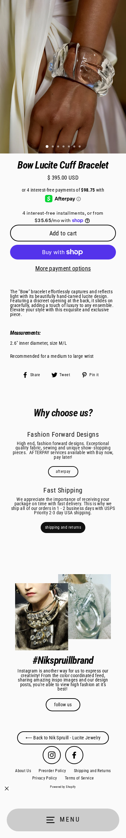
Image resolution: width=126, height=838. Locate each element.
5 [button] (69, 147)
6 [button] (75, 147)
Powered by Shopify (63, 787)
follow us (63, 704)
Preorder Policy (52, 770)
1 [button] (47, 146)
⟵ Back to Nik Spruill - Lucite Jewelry (63, 737)
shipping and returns (63, 527)
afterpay (63, 471)
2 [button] (53, 147)
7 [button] (80, 147)
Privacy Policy (44, 778)
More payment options (63, 269)
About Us (23, 770)
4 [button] (64, 147)
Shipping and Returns (92, 770)
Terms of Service (79, 778)
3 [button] (58, 147)
